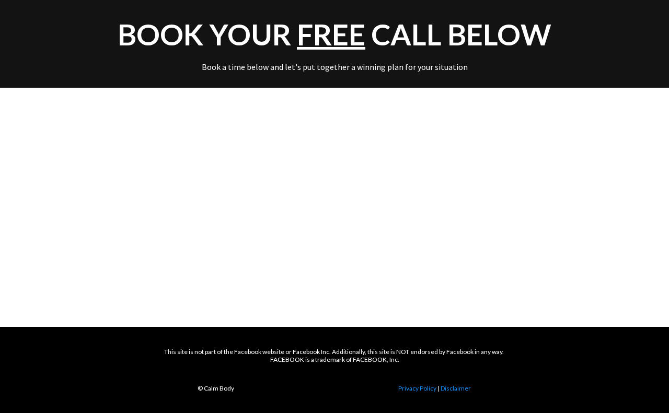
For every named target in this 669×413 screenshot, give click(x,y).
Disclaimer (456, 388)
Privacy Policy (417, 388)
